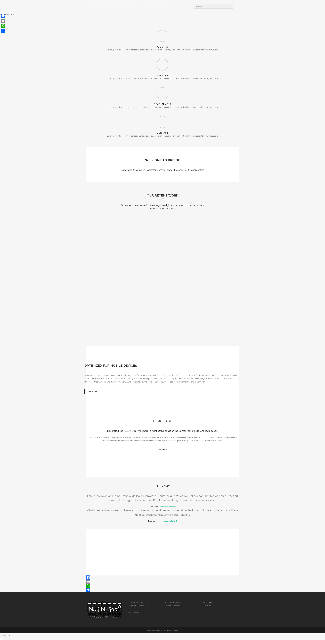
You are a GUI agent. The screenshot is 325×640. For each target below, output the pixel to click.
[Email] (162, 582)
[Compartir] (162, 590)
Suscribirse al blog (134, 612)
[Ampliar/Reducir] (1, 635)
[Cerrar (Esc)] (9, 635)
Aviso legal (207, 602)
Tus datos (207, 606)
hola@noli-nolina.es (137, 606)
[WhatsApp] (162, 586)
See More (92, 392)
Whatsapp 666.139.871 (139, 602)
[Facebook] (162, 577)
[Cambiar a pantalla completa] (4, 635)
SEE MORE (162, 450)
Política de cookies (173, 606)
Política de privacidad (174, 602)
